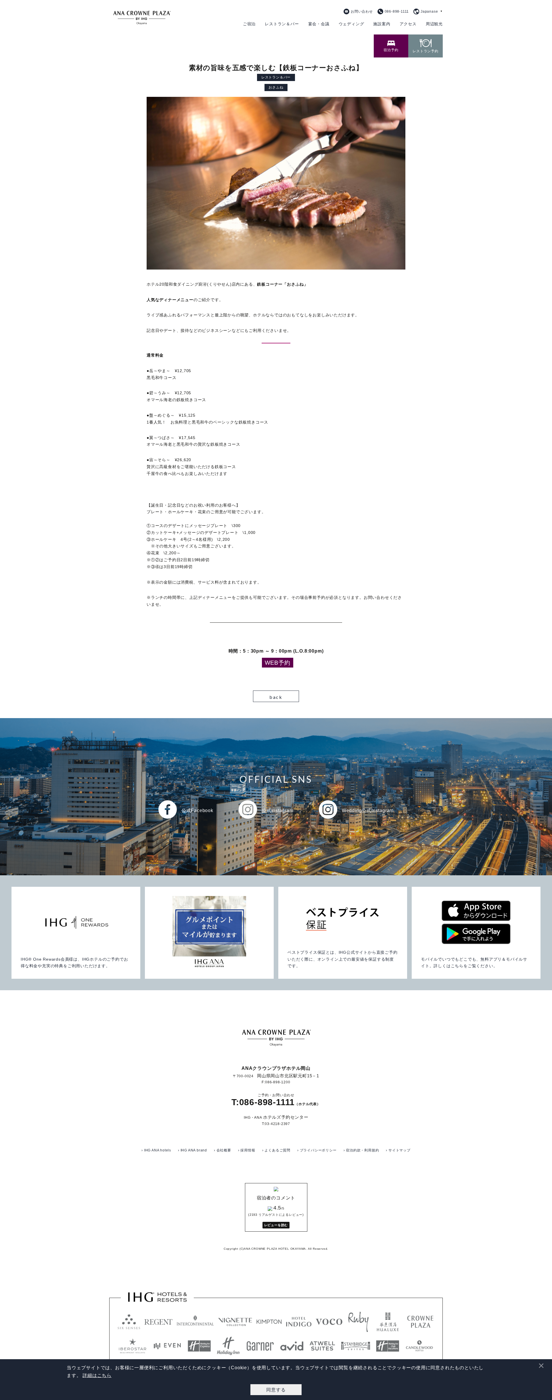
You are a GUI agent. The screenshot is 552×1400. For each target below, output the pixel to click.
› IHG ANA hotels (156, 1150)
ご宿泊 (249, 24)
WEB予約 (277, 662)
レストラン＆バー (282, 24)
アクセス (408, 24)
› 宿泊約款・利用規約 (361, 1150)
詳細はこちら (97, 1375)
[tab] (391, 45)
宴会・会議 (318, 24)
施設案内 (381, 24)
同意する (275, 1389)
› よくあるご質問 (276, 1150)
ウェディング (351, 24)
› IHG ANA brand (192, 1150)
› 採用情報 (246, 1150)
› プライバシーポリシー (317, 1150)
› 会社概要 (222, 1150)
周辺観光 (434, 24)
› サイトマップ (398, 1150)
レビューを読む (276, 1225)
